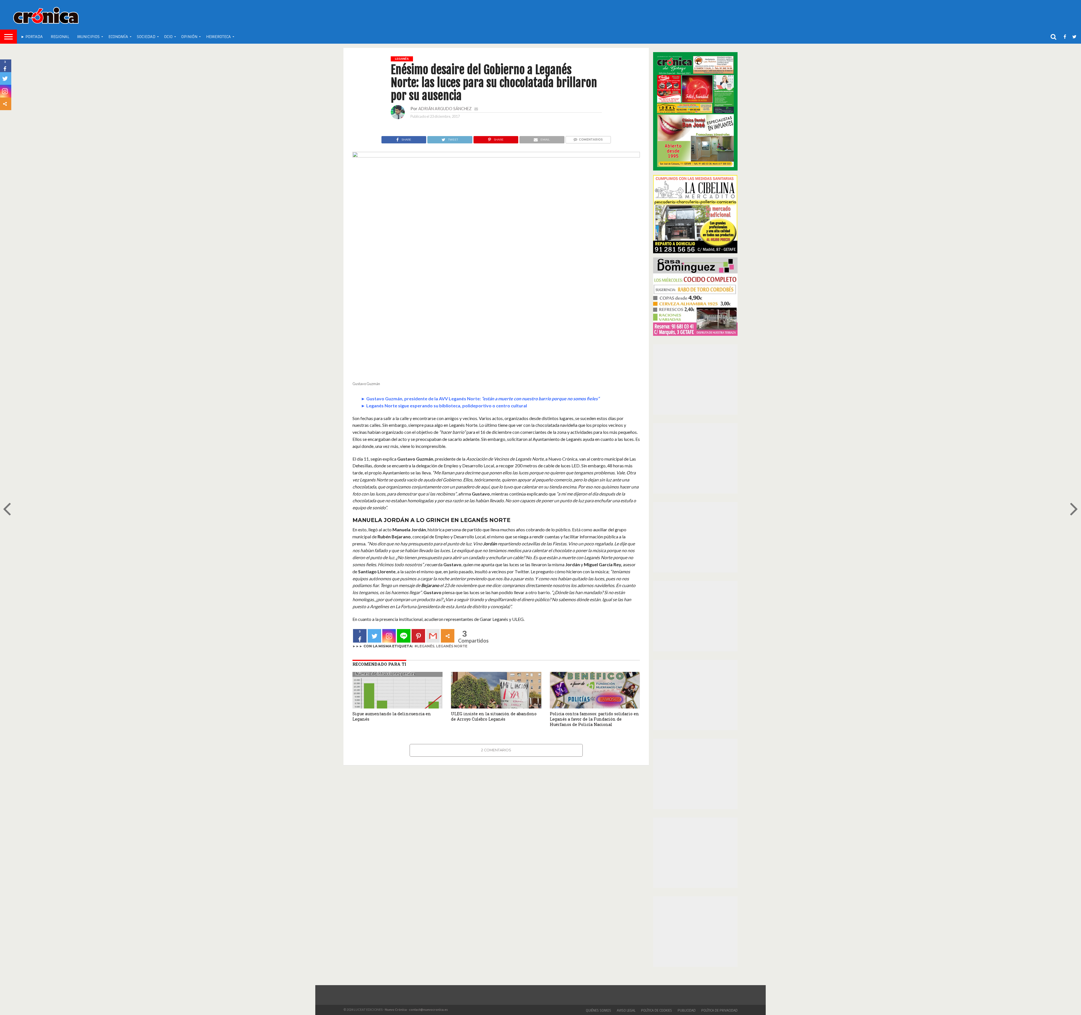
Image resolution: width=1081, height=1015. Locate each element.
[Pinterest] (418, 636)
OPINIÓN (189, 36)
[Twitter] (374, 636)
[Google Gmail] (433, 636)
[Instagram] (389, 636)
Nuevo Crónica (396, 1009)
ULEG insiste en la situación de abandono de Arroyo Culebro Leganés (494, 716)
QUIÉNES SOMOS (598, 1010)
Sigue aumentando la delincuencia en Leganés (391, 716)
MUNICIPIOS (88, 36)
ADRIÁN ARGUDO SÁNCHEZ (445, 108)
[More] (447, 636)
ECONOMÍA (118, 36)
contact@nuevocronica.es (428, 1009)
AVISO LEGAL (626, 1010)
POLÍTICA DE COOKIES (656, 1010)
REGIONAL (60, 36)
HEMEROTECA (218, 36)
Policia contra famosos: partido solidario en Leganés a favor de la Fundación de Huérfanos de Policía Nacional (594, 719)
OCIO (168, 36)
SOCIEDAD (146, 36)
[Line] (403, 636)
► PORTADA (32, 36)
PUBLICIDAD (687, 1010)
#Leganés (424, 646)
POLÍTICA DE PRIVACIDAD (719, 1010)
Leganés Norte (451, 646)
